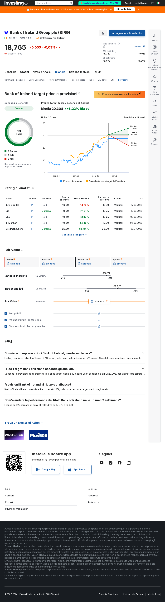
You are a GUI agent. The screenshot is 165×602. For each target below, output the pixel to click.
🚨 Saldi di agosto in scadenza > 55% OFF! (99, 3)
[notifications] (152, 3)
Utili (112, 80)
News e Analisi (42, 71)
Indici (91, 80)
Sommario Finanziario (15, 80)
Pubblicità (93, 495)
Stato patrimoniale (58, 80)
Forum (97, 71)
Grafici (24, 71)
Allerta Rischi (154, 594)
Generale (10, 71)
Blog (7, 489)
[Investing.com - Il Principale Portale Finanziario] (17, 3)
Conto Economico (37, 80)
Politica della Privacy (133, 594)
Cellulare (10, 495)
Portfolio (9, 502)
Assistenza (93, 502)
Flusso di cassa (78, 80)
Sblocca (137, 46)
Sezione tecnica (79, 71)
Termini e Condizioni (108, 594)
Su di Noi (92, 489)
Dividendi (102, 80)
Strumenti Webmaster (16, 508)
